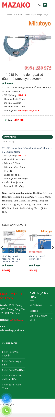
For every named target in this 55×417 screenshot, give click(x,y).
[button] (39, 5)
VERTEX (34, 310)
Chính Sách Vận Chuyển (10, 353)
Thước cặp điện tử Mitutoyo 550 (37, 257)
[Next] (52, 253)
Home (9, 15)
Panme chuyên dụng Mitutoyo (36, 15)
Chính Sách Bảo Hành (13, 370)
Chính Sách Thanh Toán (11, 386)
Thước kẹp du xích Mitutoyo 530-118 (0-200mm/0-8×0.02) (11, 259)
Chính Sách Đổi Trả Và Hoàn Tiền (12, 377)
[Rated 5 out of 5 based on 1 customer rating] (27, 83)
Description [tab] (10, 137)
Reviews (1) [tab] (9, 142)
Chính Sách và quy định (11, 363)
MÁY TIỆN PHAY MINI (38, 318)
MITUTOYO (18, 15)
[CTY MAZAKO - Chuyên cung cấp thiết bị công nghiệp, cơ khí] (19, 5)
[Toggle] (51, 305)
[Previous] (2, 253)
